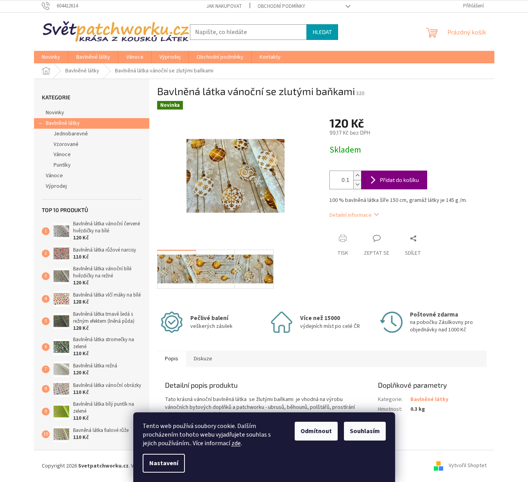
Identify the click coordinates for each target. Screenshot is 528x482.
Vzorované (66, 144)
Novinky (55, 113)
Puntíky (62, 165)
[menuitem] (51, 57)
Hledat (322, 32)
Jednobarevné (71, 134)
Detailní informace (350, 215)
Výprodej (56, 186)
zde (236, 443)
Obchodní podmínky (281, 6)
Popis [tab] (171, 359)
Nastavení (163, 463)
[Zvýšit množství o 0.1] (357, 175)
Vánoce (62, 154)
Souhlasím (365, 431)
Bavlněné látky (63, 123)
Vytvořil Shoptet (468, 466)
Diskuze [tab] (203, 359)
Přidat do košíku (399, 179)
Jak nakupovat (224, 6)
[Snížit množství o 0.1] (357, 184)
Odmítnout (316, 431)
